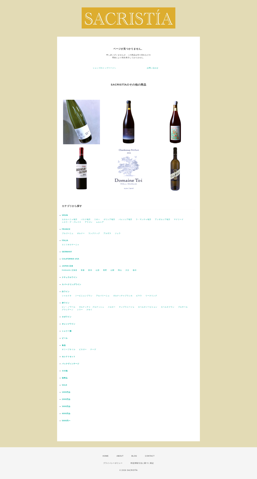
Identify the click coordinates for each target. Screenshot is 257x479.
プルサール (183, 307)
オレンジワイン (68, 324)
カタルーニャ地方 (69, 219)
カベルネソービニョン (147, 307)
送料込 (65, 378)
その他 (65, 371)
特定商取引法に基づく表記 (142, 463)
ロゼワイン (67, 317)
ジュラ (118, 233)
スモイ (89, 310)
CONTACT (150, 456)
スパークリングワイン (71, 284)
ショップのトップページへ (104, 68)
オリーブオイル (68, 349)
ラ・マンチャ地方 (143, 219)
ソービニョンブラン (84, 296)
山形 (97, 270)
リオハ (97, 219)
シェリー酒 (67, 331)
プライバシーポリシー (113, 463)
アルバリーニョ (103, 296)
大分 (127, 270)
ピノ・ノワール (68, 307)
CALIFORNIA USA (70, 259)
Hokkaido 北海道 (69, 270)
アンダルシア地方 (162, 219)
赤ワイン (66, 303)
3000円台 (66, 406)
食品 (64, 345)
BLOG (134, 456)
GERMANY (67, 252)
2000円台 (66, 399)
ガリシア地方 (109, 219)
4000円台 (66, 414)
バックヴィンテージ (70, 364)
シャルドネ (67, 296)
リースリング (151, 296)
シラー (80, 310)
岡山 (120, 270)
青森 (83, 270)
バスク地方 (86, 219)
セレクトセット (68, 357)
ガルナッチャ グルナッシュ (91, 307)
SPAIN (65, 215)
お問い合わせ (152, 68)
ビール (65, 338)
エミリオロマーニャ (70, 245)
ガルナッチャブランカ (123, 296)
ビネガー (83, 349)
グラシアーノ (67, 310)
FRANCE (66, 229)
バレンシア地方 (125, 219)
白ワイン (66, 291)
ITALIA (65, 240)
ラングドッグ (94, 233)
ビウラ (139, 296)
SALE (64, 385)
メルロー (111, 307)
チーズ (93, 349)
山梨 (112, 270)
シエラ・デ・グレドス (71, 222)
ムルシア (100, 222)
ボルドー (81, 233)
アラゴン (89, 222)
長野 (105, 270)
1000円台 (66, 392)
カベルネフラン (167, 307)
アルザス (107, 233)
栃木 (135, 270)
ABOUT (120, 456)
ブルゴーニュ (67, 233)
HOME (106, 456)
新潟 (90, 270)
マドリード (179, 219)
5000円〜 (66, 421)
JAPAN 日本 (67, 266)
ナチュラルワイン (69, 277)
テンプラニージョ (126, 307)
